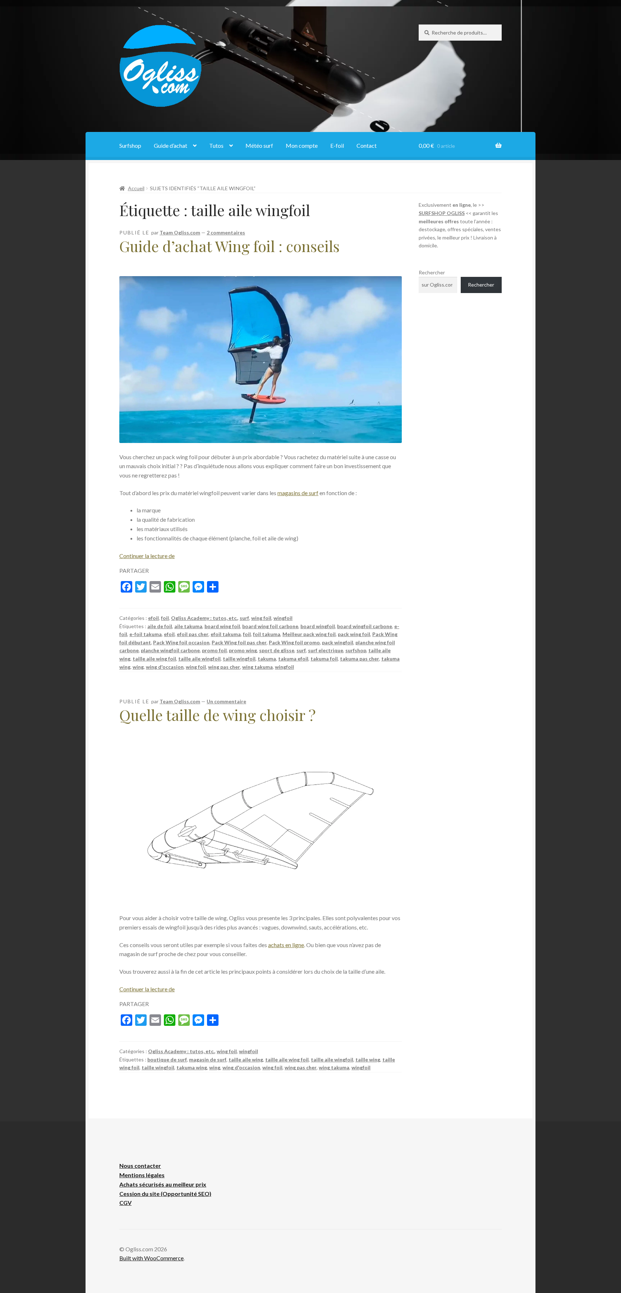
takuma (267, 658)
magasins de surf (297, 492)
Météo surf (259, 145)
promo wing (243, 650)
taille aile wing (246, 1059)
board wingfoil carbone (364, 626)
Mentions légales (142, 1174)
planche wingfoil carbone (170, 650)
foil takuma (266, 634)
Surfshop (130, 145)
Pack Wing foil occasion (181, 642)
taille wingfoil (239, 658)
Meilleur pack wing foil (309, 634)
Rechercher (432, 272)
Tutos (216, 145)
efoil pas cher (192, 634)
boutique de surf (167, 1059)
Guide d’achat (170, 145)
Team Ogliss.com (180, 232)
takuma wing (191, 1067)
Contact (366, 145)
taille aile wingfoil (199, 658)
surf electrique (325, 650)
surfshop (355, 650)
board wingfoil (317, 626)
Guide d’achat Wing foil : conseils (229, 246)
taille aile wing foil (154, 658)
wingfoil (283, 618)
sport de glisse (276, 650)
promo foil (214, 650)
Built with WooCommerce (151, 1258)
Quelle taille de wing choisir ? (217, 715)
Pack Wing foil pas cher (239, 642)
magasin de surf (207, 1059)
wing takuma (257, 667)
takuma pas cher (359, 658)
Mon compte (302, 145)
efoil (153, 618)
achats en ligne (286, 944)
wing (138, 667)
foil (165, 618)
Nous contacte (138, 1165)
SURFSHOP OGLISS (442, 213)
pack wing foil (354, 634)
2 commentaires (226, 232)
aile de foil (159, 626)
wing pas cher (224, 667)
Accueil (136, 188)
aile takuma (188, 626)
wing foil (261, 618)
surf (244, 618)
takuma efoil (293, 658)
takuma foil (324, 658)
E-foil (337, 145)
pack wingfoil (337, 642)
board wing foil (222, 626)
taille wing (367, 1059)
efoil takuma (226, 634)
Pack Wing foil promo (294, 642)
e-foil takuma (145, 634)
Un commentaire (226, 701)
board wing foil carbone (270, 626)
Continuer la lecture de (147, 555)
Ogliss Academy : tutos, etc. (204, 618)
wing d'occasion (165, 667)
